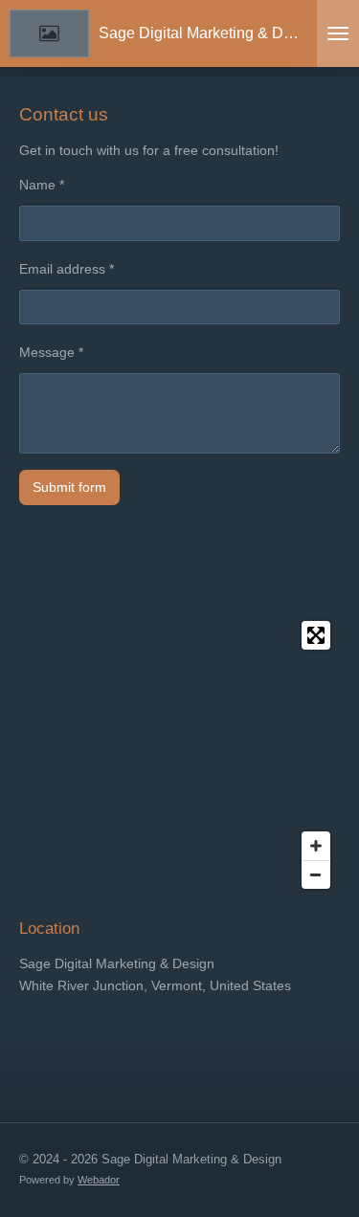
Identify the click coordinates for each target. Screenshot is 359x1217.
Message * (51, 352)
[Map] (179, 754)
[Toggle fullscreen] (316, 635)
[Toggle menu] (338, 33)
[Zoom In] (316, 845)
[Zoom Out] (316, 874)
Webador (99, 1179)
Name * (41, 184)
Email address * (66, 269)
